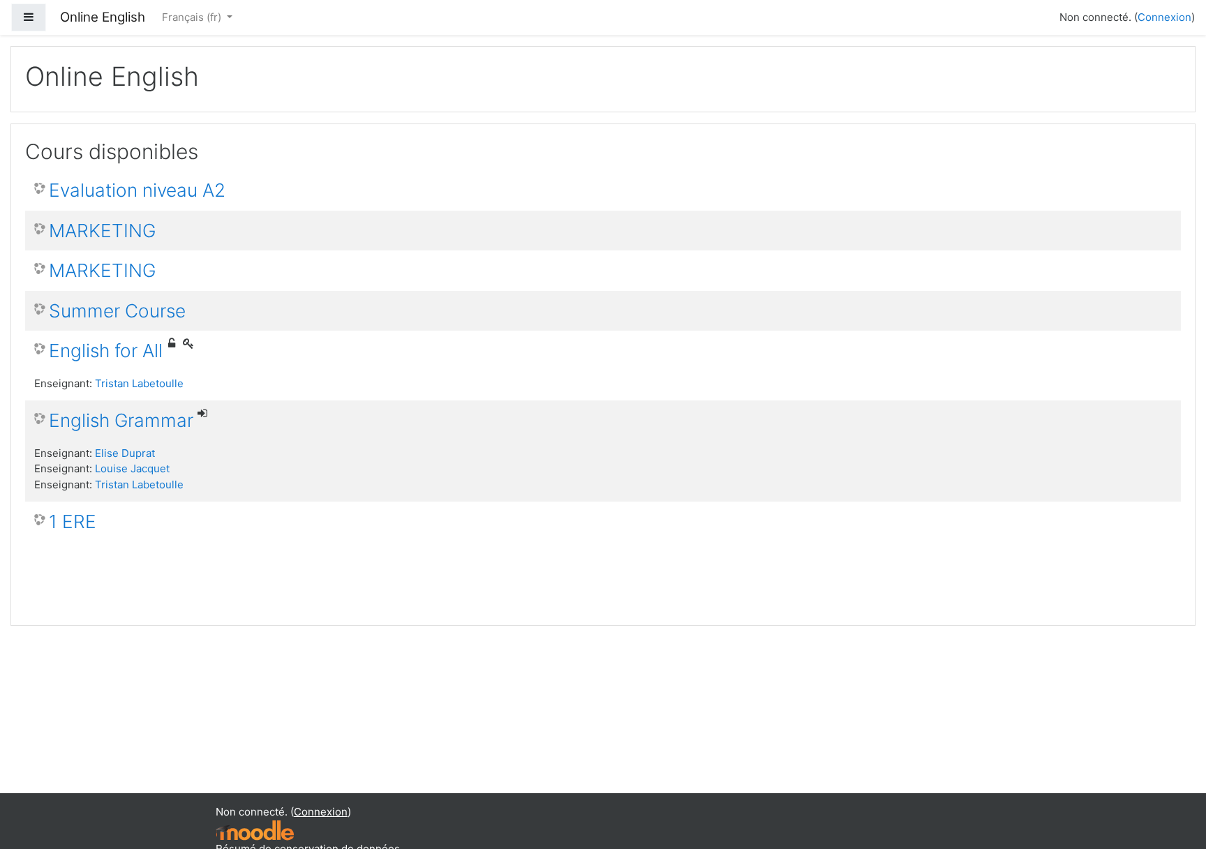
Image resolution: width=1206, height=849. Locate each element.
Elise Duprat (125, 453)
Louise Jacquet (132, 468)
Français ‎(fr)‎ (193, 17)
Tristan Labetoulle (139, 383)
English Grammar (121, 420)
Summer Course (117, 311)
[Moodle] (255, 829)
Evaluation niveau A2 (137, 190)
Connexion (1164, 17)
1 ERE (72, 521)
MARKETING (102, 230)
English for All (106, 350)
